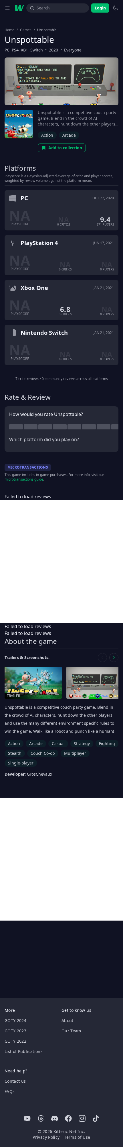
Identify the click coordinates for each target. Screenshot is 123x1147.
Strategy (82, 743)
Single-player (20, 763)
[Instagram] (82, 1118)
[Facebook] (68, 1118)
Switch (36, 50)
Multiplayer (75, 753)
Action (47, 135)
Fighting (107, 743)
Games (25, 30)
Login (100, 8)
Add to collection (65, 147)
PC (7, 50)
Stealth (14, 753)
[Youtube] (27, 1118)
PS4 (15, 50)
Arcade (69, 135)
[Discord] (54, 1118)
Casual (58, 743)
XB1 (24, 50)
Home (9, 30)
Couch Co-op (43, 753)
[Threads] (40, 1118)
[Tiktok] (95, 1118)
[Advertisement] (61, 561)
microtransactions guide (24, 479)
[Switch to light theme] (115, 8)
